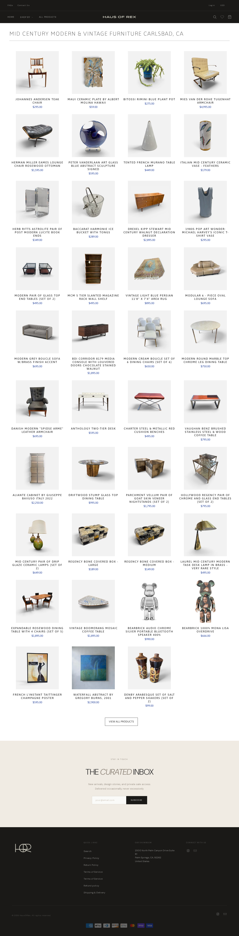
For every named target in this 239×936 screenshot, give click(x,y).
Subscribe (136, 800)
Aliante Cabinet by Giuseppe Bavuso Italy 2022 (37, 468)
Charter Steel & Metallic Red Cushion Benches (149, 401)
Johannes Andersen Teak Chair (37, 72)
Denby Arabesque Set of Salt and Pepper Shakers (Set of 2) (149, 667)
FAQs (10, 5)
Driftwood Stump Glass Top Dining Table (93, 468)
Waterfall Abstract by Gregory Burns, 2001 (93, 667)
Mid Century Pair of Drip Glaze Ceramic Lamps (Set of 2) (37, 534)
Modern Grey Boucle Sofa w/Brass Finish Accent (37, 331)
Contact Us (24, 5)
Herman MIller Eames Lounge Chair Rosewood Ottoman (37, 135)
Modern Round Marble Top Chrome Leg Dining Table (205, 331)
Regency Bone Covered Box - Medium (149, 534)
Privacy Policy (91, 858)
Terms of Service (93, 871)
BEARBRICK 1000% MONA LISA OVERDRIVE (205, 601)
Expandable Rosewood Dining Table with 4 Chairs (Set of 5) (37, 601)
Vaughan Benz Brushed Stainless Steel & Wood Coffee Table (205, 401)
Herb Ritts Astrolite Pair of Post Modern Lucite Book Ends (37, 202)
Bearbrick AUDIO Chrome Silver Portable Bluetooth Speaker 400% (149, 601)
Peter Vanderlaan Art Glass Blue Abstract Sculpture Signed (93, 135)
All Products (47, 17)
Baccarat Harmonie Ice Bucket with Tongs (93, 202)
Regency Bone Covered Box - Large (93, 534)
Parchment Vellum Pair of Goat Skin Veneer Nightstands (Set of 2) (149, 468)
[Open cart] (230, 17)
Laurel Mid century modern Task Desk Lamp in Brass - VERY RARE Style (205, 534)
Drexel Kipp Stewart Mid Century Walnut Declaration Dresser (149, 202)
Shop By (25, 17)
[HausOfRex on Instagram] (188, 851)
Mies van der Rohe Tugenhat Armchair (205, 72)
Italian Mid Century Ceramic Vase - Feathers (205, 135)
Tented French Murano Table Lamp (149, 135)
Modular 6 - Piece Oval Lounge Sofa (205, 268)
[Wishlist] (222, 17)
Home (10, 17)
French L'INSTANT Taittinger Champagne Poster (37, 667)
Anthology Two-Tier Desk (93, 401)
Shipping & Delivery (94, 892)
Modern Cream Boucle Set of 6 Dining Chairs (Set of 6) (149, 331)
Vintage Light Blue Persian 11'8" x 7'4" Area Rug (149, 268)
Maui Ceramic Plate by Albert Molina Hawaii (93, 72)
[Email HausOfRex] (195, 851)
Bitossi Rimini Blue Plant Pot (149, 72)
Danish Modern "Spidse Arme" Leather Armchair (37, 401)
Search (87, 851)
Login (212, 5)
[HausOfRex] (119, 17)
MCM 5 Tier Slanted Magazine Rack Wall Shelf (93, 268)
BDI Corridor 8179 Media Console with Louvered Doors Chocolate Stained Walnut (93, 331)
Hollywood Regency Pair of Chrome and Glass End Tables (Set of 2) (205, 468)
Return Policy (91, 865)
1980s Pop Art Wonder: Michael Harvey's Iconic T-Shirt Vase (205, 202)
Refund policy (91, 885)
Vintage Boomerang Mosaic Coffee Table (93, 601)
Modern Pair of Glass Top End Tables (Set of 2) (37, 268)
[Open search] (215, 17)
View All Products (121, 721)
